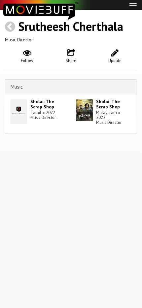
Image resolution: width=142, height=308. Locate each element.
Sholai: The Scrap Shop (42, 104)
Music (16, 86)
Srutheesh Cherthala (70, 26)
